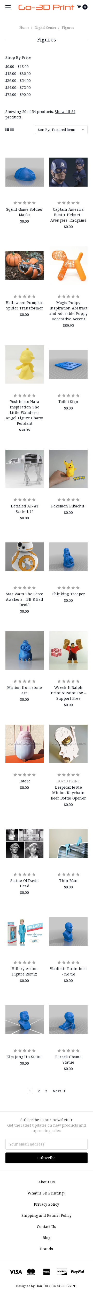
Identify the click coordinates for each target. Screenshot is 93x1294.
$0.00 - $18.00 (17, 66)
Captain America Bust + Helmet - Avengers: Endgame (68, 215)
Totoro (25, 781)
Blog (46, 1237)
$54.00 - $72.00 (18, 87)
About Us (46, 1181)
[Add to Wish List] (38, 168)
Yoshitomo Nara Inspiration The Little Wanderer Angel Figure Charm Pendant (25, 412)
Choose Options (68, 283)
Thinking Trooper (68, 593)
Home (24, 27)
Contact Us (46, 1226)
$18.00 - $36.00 (18, 73)
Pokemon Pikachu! (68, 506)
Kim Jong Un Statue (24, 1056)
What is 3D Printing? (46, 1193)
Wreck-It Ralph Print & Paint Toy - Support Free (68, 693)
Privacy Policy (46, 1204)
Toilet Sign (68, 401)
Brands (46, 1248)
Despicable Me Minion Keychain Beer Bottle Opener (68, 793)
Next (57, 1090)
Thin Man (68, 880)
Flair (38, 1286)
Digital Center (45, 27)
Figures (68, 27)
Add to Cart (24, 189)
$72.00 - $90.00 (18, 94)
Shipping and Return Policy (46, 1215)
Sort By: (44, 129)
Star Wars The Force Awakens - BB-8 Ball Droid (24, 599)
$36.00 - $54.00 (18, 80)
